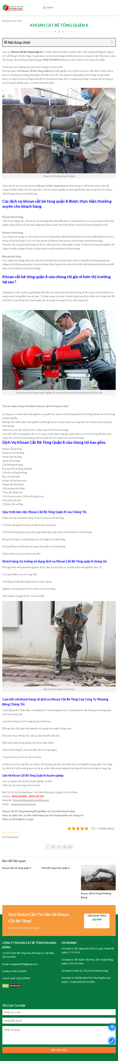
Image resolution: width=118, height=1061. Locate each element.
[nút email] (59, 847)
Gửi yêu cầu (59, 1049)
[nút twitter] (53, 847)
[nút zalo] (112, 1027)
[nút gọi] (112, 1041)
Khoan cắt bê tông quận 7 (16, 867)
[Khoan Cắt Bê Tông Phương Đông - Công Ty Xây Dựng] (20, 7)
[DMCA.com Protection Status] (11, 985)
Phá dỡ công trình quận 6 (56, 867)
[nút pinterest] (64, 847)
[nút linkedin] (70, 847)
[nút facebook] (47, 847)
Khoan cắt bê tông (12, 21)
